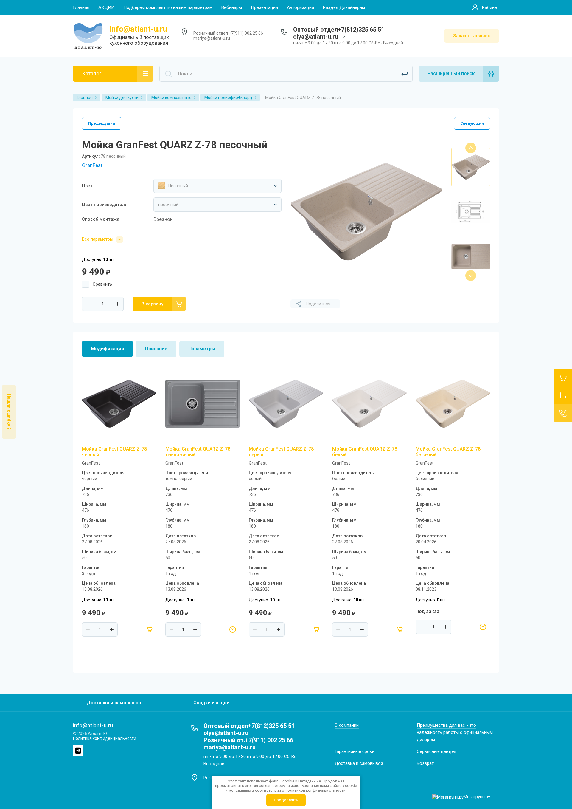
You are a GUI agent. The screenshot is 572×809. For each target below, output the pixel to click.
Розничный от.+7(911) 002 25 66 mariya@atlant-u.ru (248, 744)
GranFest (92, 165)
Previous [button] (470, 148)
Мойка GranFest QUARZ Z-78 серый (281, 451)
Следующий (472, 123)
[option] (366, 212)
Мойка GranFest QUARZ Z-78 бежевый (448, 451)
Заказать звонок (471, 35)
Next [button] (470, 275)
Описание (156, 349)
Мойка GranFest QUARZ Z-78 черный (114, 451)
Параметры (201, 349)
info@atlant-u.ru (138, 28)
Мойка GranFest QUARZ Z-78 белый (364, 451)
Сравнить (102, 284)
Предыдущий (101, 123)
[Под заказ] (233, 629)
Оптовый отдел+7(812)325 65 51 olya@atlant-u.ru (338, 33)
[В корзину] (149, 629)
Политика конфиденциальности (104, 738)
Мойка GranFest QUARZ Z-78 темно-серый (197, 451)
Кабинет (490, 7)
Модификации (107, 349)
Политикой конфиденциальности (315, 790)
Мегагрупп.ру (477, 796)
